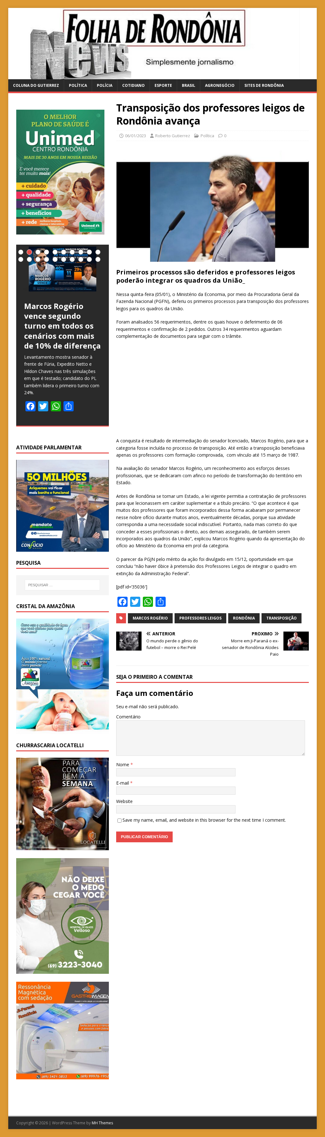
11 (20, 259)
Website (124, 801)
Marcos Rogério (150, 618)
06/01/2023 (135, 135)
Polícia (104, 85)
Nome (123, 764)
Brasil (188, 85)
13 (38, 259)
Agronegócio (220, 85)
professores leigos (200, 618)
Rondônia (244, 618)
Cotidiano (133, 85)
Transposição (281, 618)
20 (98, 259)
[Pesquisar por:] (62, 585)
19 (89, 259)
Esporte (163, 85)
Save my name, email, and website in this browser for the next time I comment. (204, 820)
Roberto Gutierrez (172, 135)
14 (46, 259)
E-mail (123, 783)
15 (55, 259)
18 (80, 259)
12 (29, 259)
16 (63, 259)
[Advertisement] (212, 390)
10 (98, 252)
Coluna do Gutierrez (36, 85)
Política (78, 85)
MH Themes (102, 1123)
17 (72, 259)
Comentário (128, 717)
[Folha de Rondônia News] (162, 75)
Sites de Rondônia (264, 85)
